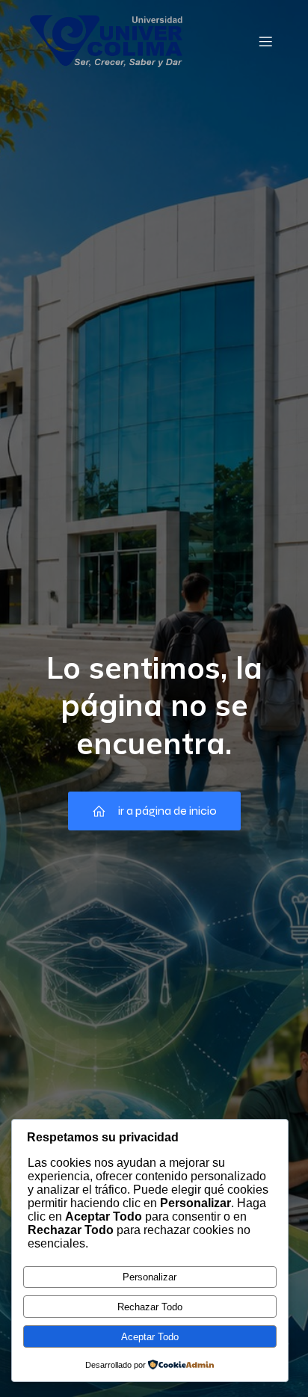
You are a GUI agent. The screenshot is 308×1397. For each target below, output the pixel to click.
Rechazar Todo (149, 1307)
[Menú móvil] (265, 41)
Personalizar (149, 1277)
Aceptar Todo (150, 1336)
